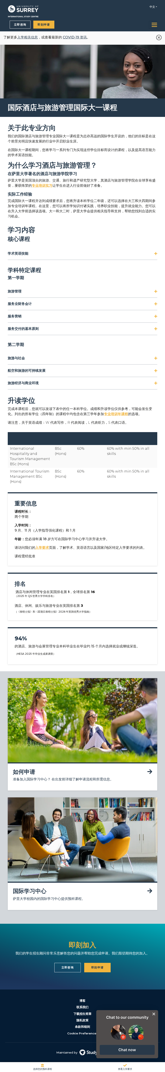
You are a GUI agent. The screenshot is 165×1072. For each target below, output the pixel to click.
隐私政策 (82, 1020)
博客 (82, 1000)
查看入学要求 (125, 1068)
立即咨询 (20, 24)
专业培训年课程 (116, 414)
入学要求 (42, 548)
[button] (127, 1050)
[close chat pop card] (154, 1014)
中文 (152, 6)
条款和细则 (82, 1026)
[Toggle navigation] (153, 25)
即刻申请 (44, 24)
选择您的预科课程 (42, 1068)
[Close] (157, 36)
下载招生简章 (82, 1013)
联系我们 (82, 1007)
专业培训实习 (42, 186)
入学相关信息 (27, 37)
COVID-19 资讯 (75, 37)
